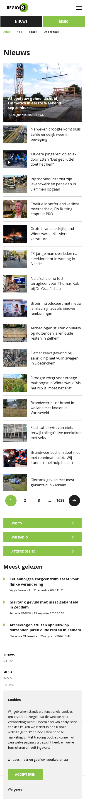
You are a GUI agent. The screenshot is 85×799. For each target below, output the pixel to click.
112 (19, 32)
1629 (60, 500)
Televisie (9, 685)
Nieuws (21, 21)
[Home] (21, 8)
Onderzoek (52, 32)
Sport (33, 32)
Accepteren (25, 774)
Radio (7, 678)
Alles (6, 32)
